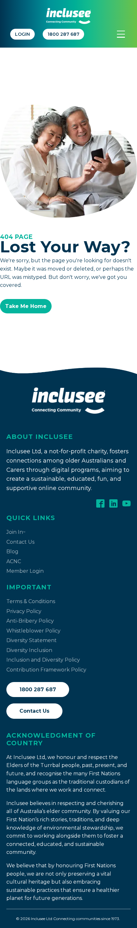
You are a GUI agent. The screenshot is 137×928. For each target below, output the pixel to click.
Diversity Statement (31, 640)
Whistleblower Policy (33, 631)
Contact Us (20, 542)
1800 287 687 (37, 689)
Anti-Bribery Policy (30, 621)
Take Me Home (26, 306)
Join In (15, 532)
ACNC (13, 561)
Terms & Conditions (30, 601)
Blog (12, 551)
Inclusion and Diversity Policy (43, 660)
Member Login (25, 571)
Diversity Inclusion (29, 650)
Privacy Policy (23, 611)
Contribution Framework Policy (46, 670)
